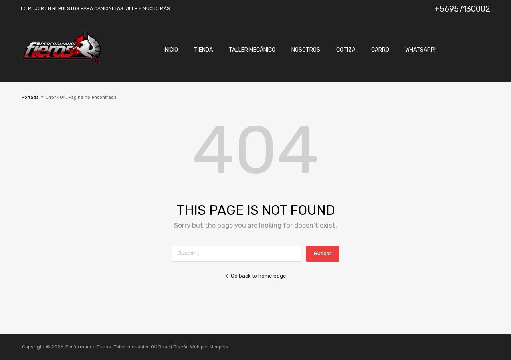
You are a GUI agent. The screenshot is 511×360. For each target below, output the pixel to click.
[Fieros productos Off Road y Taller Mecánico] (62, 65)
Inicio (171, 49)
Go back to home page (258, 276)
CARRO (380, 49)
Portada (30, 97)
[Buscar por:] (239, 253)
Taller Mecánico (252, 49)
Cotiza (345, 49)
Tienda (203, 49)
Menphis (219, 347)
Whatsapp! (420, 49)
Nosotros (305, 49)
